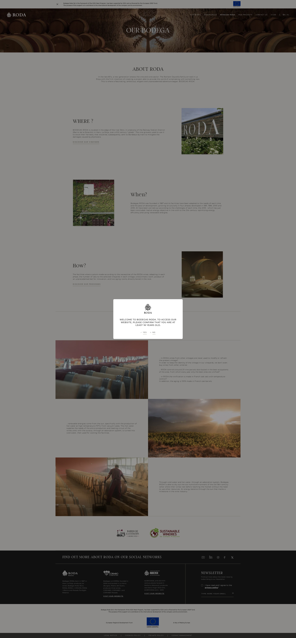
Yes (145, 332)
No (154, 332)
